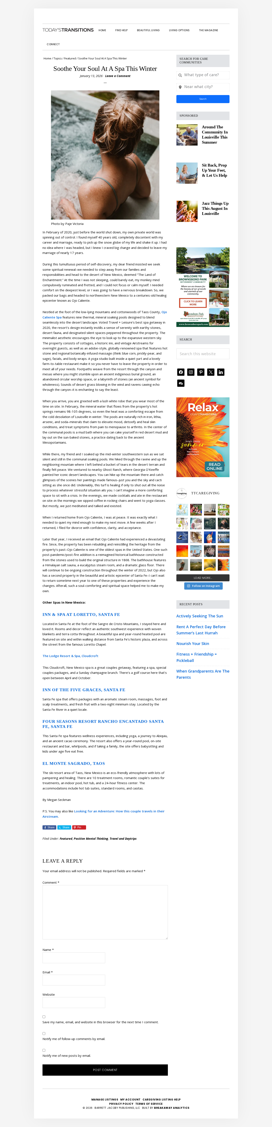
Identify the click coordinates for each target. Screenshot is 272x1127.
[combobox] (203, 75)
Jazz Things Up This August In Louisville (215, 208)
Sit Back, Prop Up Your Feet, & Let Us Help (214, 170)
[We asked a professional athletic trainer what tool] (224, 551)
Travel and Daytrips (123, 839)
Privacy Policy (121, 1104)
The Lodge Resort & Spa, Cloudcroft (70, 656)
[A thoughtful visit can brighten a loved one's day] (210, 510)
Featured (66, 839)
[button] (69, 40)
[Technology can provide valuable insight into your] (224, 523)
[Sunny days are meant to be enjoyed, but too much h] (182, 551)
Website (48, 994)
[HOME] (68, 30)
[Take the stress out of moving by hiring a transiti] (196, 551)
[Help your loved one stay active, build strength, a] (224, 537)
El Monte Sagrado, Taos (73, 763)
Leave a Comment (117, 76)
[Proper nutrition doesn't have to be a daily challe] (224, 510)
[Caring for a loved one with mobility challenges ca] (210, 551)
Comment (50, 882)
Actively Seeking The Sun (199, 615)
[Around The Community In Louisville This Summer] (187, 135)
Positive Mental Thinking (91, 839)
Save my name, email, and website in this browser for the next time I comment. (100, 1022)
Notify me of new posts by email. (66, 1055)
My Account (130, 1099)
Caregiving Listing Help (162, 1099)
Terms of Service (149, 1104)
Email (47, 972)
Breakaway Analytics (172, 1108)
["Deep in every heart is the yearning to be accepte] (196, 565)
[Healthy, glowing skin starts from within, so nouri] (182, 510)
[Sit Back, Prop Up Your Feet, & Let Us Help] (187, 173)
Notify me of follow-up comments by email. (73, 1039)
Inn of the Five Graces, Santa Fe (83, 689)
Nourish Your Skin (192, 643)
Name (48, 950)
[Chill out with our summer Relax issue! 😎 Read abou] (224, 565)
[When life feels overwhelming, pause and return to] (210, 523)
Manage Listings (104, 1099)
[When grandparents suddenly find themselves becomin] (196, 510)
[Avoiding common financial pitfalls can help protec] (182, 565)
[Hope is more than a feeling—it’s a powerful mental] (210, 565)
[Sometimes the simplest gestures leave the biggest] (196, 537)
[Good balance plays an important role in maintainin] (182, 537)
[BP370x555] (203, 250)
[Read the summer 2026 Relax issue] (203, 400)
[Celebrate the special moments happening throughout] (182, 523)
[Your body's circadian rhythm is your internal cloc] (196, 523)
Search (203, 98)
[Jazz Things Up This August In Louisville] (187, 211)
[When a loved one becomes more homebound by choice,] (210, 537)
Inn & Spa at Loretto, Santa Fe (81, 614)
